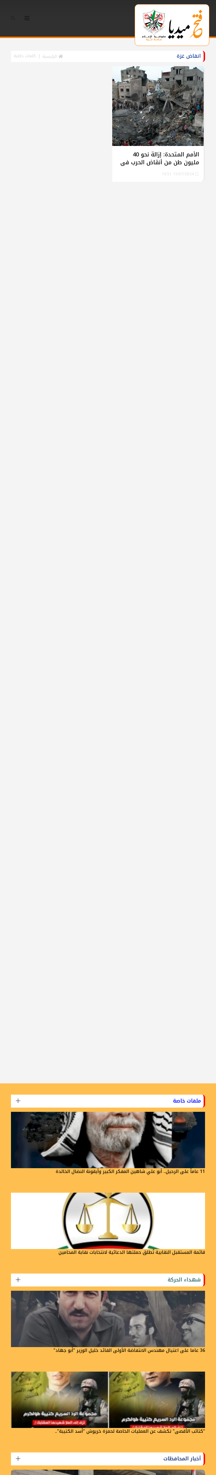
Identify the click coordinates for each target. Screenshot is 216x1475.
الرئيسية (50, 56)
